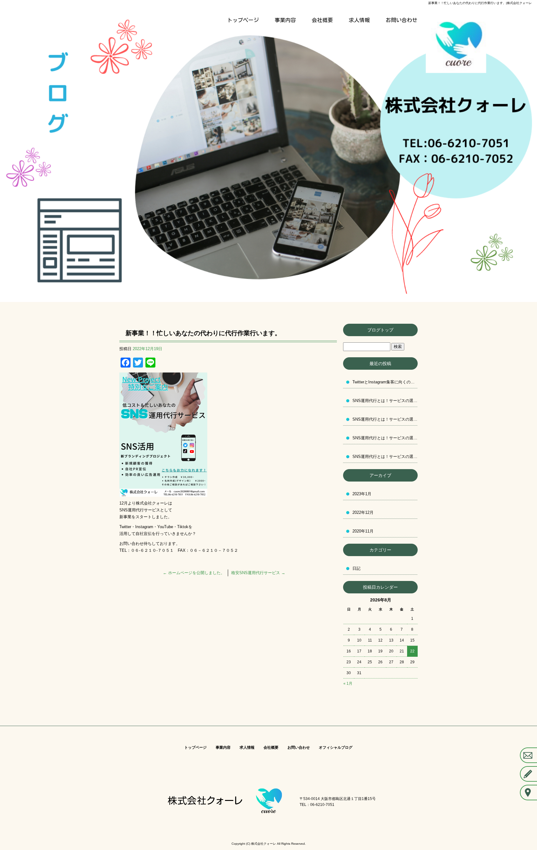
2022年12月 (363, 512)
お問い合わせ (401, 20)
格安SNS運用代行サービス (258, 572)
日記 (356, 568)
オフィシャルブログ (335, 747)
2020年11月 (363, 531)
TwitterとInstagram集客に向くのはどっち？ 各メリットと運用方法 (385, 382)
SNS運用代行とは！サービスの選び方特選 (385, 400)
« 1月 (347, 683)
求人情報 (359, 20)
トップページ (243, 20)
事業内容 (285, 20)
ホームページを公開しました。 (194, 572)
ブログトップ (380, 329)
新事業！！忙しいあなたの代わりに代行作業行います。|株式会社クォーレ (480, 3)
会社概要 (322, 20)
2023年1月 (361, 493)
